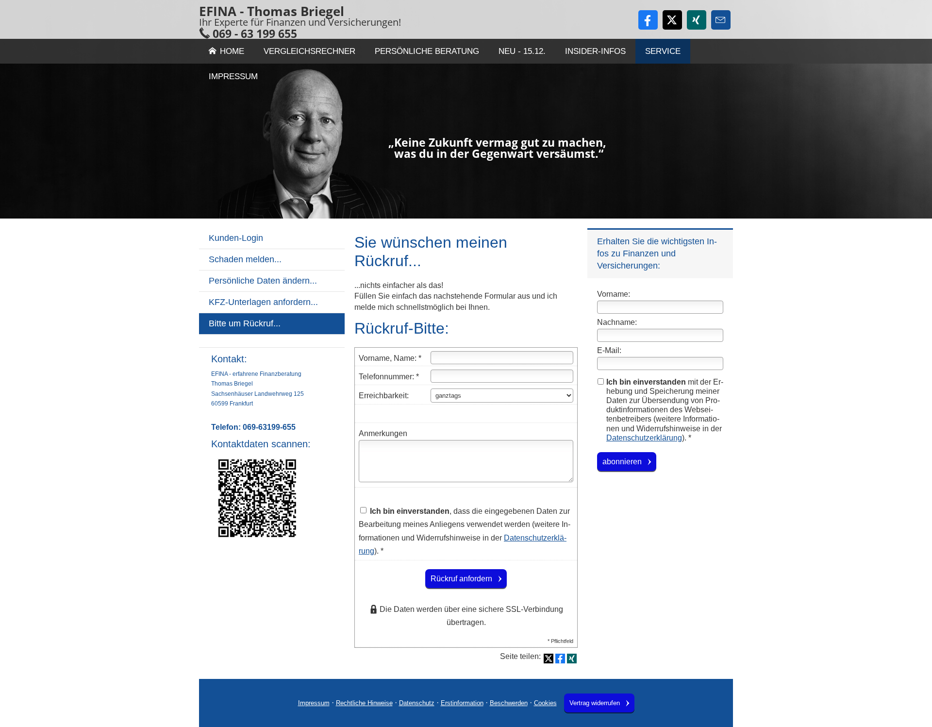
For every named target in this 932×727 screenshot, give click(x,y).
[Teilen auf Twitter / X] (548, 658)
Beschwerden (509, 703)
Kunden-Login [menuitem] (236, 238)
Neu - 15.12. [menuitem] (522, 51)
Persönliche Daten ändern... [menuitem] (263, 281)
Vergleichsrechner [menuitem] (309, 51)
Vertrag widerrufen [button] (594, 703)
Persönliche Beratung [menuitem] (427, 51)
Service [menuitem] (663, 51)
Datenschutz (416, 703)
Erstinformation (462, 703)
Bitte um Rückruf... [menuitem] (245, 323)
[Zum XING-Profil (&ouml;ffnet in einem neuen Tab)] (696, 20)
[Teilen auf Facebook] (560, 658)
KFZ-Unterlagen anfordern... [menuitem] (263, 302)
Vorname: (613, 294)
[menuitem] (272, 341)
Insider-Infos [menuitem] (595, 51)
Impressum (314, 703)
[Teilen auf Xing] (572, 658)
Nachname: (617, 322)
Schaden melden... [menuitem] (245, 259)
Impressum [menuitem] (233, 76)
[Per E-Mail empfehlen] (721, 20)
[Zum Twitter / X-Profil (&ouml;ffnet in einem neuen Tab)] (672, 20)
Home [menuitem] (232, 51)
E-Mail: (609, 350)
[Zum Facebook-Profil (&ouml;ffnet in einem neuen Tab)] (648, 20)
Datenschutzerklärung (644, 438)
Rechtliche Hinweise (364, 703)
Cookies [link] (545, 703)
